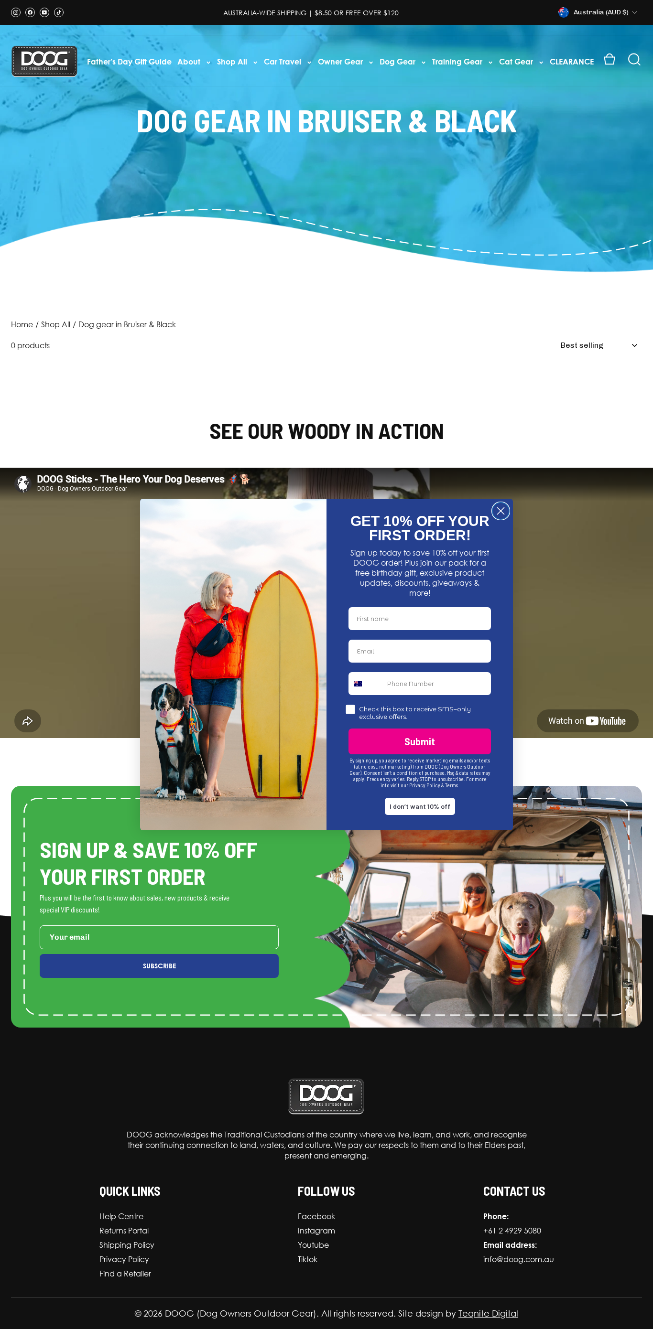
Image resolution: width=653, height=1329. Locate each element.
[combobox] (365, 684)
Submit (419, 741)
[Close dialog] (500, 511)
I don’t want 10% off (420, 806)
